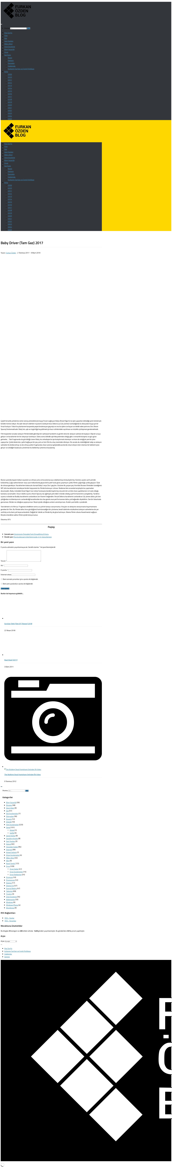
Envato (9, 819)
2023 (10, 113)
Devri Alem (10, 808)
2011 (10, 79)
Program (9, 877)
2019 (10, 102)
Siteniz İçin (10, 885)
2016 (10, 93)
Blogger (9, 805)
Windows (9, 902)
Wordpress (10, 907)
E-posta (4, 570)
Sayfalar (7, 54)
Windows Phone (12, 905)
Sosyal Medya (11, 888)
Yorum (4, 560)
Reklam (11, 60)
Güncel (8, 844)
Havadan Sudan (12, 846)
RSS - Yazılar (9, 918)
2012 (10, 82)
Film (6, 35)
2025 (10, 118)
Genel (8, 827)
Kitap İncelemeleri (13, 855)
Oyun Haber (14, 869)
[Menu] (1, 24)
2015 (10, 91)
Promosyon (10, 880)
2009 (10, 74)
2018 (10, 99)
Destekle (11, 63)
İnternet (9, 849)
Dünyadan (10, 816)
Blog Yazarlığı (9, 49)
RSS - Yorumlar (10, 920)
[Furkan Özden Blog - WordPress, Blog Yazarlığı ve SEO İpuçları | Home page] (17, 19)
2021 (10, 107)
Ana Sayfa (8, 32)
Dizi (5, 38)
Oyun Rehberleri (16, 874)
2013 (10, 85)
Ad (2, 565)
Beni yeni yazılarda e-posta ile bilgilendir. (18, 583)
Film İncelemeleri (12, 824)
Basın (10, 57)
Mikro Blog (8, 43)
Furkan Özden (11, 252)
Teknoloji (9, 891)
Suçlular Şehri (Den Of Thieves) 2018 (18, 623)
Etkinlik (8, 821)
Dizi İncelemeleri (12, 813)
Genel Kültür (10, 835)
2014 (10, 88)
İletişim (7, 956)
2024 (10, 116)
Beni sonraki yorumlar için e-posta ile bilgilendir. (20, 579)
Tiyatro (9, 894)
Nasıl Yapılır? (11, 863)
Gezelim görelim (12, 838)
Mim (7, 860)
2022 (10, 110)
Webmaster (10, 899)
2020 (10, 104)
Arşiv (6, 71)
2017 (10, 96)
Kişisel (12, 830)
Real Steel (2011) (10, 660)
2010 (10, 77)
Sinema (9, 882)
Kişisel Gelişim (11, 852)
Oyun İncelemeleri (16, 871)
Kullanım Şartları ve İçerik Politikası (21, 68)
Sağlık (12, 833)
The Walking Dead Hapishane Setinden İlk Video (22, 774)
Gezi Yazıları (8, 41)
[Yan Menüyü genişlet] (1, 786)
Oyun (6, 52)
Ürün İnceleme (9, 46)
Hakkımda (11, 66)
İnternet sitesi (6, 574)
